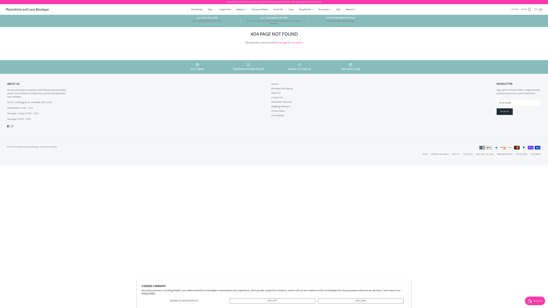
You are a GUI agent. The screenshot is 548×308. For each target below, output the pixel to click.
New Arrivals (197, 9)
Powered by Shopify (48, 147)
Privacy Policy (148, 293)
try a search (296, 42)
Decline (360, 300)
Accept (272, 300)
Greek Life (278, 9)
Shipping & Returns (281, 106)
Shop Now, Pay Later (281, 102)
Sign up (504, 111)
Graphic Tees (225, 9)
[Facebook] (8, 126)
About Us (350, 9)
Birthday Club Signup (282, 88)
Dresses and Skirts (260, 9)
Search (274, 84)
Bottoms (240, 9)
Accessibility (277, 115)
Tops (210, 9)
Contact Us (277, 97)
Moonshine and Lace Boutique (26, 147)
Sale (338, 9)
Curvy (291, 9)
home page (281, 42)
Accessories (324, 9)
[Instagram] (12, 126)
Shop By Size (305, 9)
